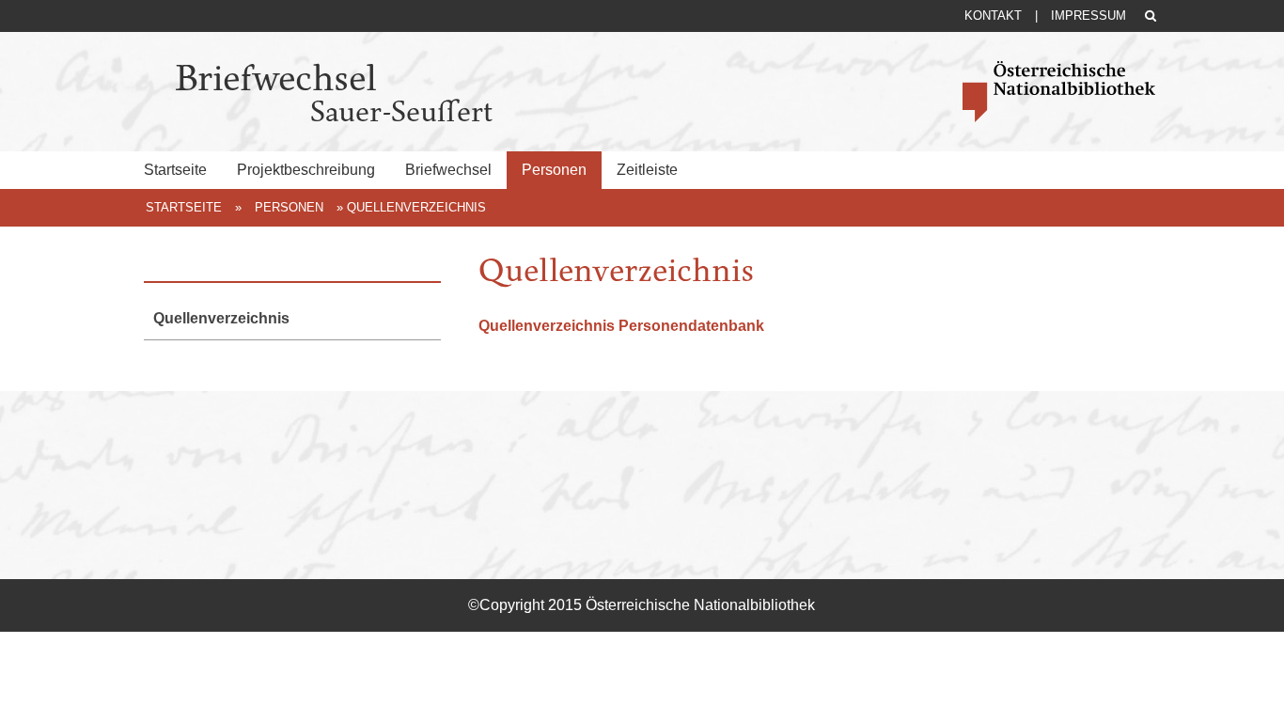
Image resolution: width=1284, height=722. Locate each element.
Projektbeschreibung (306, 170)
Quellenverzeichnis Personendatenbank (621, 326)
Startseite (175, 170)
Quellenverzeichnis (221, 318)
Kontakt (993, 15)
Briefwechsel (448, 170)
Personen (554, 170)
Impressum (1088, 15)
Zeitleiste (647, 170)
